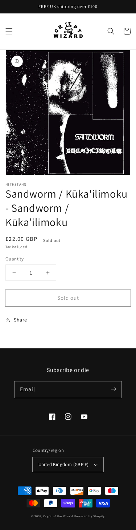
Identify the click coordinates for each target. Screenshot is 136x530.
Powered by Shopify (89, 516)
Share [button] (20, 319)
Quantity (14, 259)
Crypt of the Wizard (58, 516)
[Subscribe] (113, 389)
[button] (9, 31)
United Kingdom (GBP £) (63, 464)
